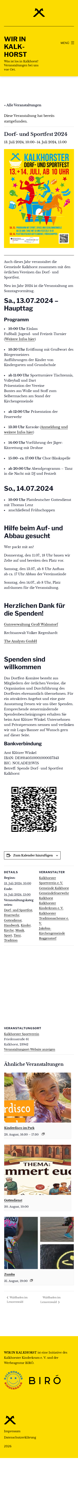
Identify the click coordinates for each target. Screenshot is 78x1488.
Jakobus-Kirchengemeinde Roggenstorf (52, 933)
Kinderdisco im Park (19, 1128)
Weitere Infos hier (20, 339)
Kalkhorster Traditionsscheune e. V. (54, 918)
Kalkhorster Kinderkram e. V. (25, 1358)
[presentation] (37, 1098)
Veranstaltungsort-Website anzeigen (29, 1049)
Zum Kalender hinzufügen (33, 855)
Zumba (9, 1274)
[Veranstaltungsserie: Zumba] (31, 1280)
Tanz (17, 935)
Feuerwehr (11, 915)
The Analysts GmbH (20, 641)
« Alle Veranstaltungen (22, 105)
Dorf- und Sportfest (18, 910)
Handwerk (11, 925)
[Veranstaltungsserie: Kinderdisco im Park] (43, 1134)
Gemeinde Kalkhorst (54, 888)
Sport (8, 935)
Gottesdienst (13, 920)
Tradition (11, 940)
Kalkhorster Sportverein (21, 1034)
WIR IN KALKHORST (15, 46)
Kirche (9, 930)
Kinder (26, 925)
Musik (19, 930)
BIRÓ (29, 1363)
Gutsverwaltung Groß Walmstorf (31, 624)
